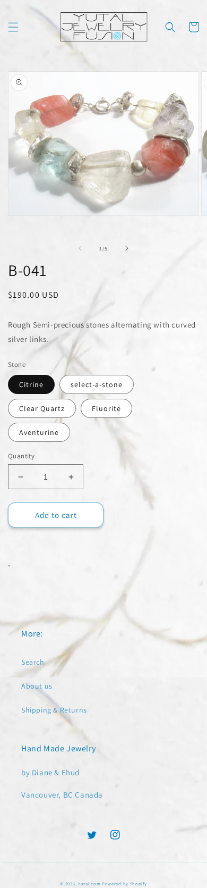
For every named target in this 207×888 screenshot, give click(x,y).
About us (37, 686)
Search (33, 662)
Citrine (31, 384)
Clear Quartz (42, 408)
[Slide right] (127, 248)
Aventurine (39, 432)
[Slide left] (80, 248)
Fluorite (106, 408)
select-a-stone (97, 384)
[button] (13, 27)
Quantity (21, 455)
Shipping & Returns (54, 710)
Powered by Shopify (124, 883)
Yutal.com (89, 883)
